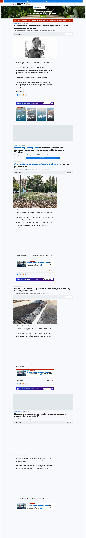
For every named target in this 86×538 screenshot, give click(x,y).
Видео (10, 1)
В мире (38, 1)
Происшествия (59, 20)
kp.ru (52, 91)
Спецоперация (16, 1)
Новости (19, 20)
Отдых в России (45, 20)
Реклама (64, 3)
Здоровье (48, 1)
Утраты (19, 99)
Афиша (64, 20)
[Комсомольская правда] (19, 4)
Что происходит (20, 411)
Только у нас (24, 20)
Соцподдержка (54, 1)
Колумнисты (68, 1)
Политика (22, 1)
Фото (7, 1)
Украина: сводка (35, 20)
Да (34, 7)
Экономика (33, 1)
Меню (1, 1)
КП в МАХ (40, 20)
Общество (28, 1)
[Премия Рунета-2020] (28, 4)
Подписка (70, 3)
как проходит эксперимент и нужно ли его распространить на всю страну (39, 264)
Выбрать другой (38, 7)
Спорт (63, 1)
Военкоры (29, 20)
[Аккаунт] (84, 1)
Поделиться (69, 34)
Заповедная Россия (52, 20)
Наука (59, 1)
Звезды (42, 1)
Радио (59, 3)
